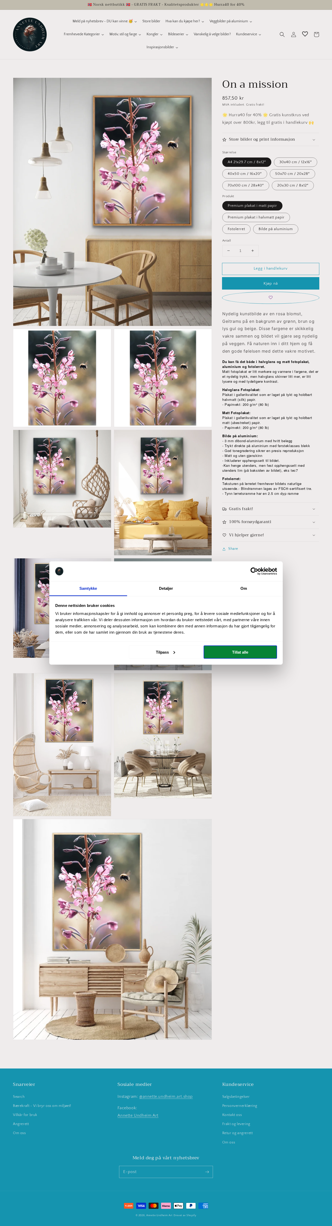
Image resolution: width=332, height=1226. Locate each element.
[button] (282, 34)
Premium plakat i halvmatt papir (256, 217)
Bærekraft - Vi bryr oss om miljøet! (42, 1106)
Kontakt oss (232, 1115)
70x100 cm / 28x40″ (246, 185)
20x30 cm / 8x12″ (292, 185)
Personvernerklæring (239, 1106)
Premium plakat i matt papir (252, 206)
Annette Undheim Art (137, 1115)
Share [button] (233, 549)
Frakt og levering (236, 1124)
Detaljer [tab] (166, 588)
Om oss (19, 1133)
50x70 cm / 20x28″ (292, 174)
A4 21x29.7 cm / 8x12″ (247, 162)
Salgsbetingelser (236, 1097)
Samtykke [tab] (88, 588)
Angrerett (21, 1124)
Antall (226, 240)
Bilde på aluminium (276, 229)
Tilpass (162, 652)
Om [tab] (243, 588)
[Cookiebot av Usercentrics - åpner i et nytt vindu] (254, 571)
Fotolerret (236, 229)
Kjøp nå (271, 283)
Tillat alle (240, 652)
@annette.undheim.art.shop (166, 1096)
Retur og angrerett (237, 1133)
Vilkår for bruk (25, 1115)
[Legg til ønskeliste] (270, 298)
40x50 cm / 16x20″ (245, 174)
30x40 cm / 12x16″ (295, 162)
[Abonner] (207, 1171)
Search (19, 1097)
